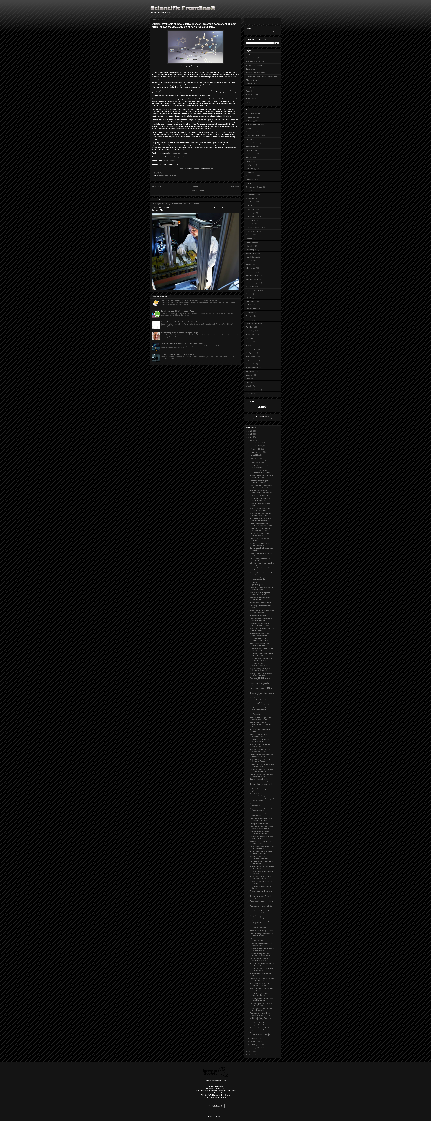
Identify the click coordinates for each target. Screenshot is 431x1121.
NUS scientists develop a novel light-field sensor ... (261, 790)
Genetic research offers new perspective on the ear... (260, 499)
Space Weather (251, 69)
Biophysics (250, 165)
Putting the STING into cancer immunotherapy (260, 679)
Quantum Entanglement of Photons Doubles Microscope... (262, 954)
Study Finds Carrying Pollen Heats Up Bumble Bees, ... (260, 529)
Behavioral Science (253, 143)
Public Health (250, 334)
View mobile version (195, 191)
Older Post (234, 186)
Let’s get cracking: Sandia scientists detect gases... (259, 959)
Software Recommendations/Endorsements (261, 76)
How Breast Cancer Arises (259, 495)
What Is (248, 386)
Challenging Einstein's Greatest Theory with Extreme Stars (182, 343)
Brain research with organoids (260, 602)
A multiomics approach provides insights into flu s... (261, 775)
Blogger (219, 1116)
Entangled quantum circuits (259, 824)
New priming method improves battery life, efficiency (261, 659)
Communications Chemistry (178, 153)
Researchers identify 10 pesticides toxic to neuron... (260, 472)
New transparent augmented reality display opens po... (260, 559)
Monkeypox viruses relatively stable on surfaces (260, 598)
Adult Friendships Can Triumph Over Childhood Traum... (261, 486)
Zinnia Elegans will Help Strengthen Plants (258, 735)
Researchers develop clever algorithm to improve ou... (260, 1014)
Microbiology (250, 268)
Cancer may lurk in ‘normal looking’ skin (259, 805)
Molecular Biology (252, 275)
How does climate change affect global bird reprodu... (261, 999)
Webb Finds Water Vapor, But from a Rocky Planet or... (260, 1019)
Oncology (249, 294)
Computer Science (252, 191)
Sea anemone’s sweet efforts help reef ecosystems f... (262, 629)
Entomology (250, 213)
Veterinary (249, 375)
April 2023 (254, 1038)
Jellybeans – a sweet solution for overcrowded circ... (261, 810)
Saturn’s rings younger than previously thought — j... (260, 634)
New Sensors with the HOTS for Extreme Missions (261, 689)
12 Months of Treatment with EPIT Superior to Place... (262, 760)
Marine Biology (251, 253)
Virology (249, 382)
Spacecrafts (250, 364)
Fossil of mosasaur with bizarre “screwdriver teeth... (261, 462)
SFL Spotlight (250, 353)
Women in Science (252, 390)
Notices (248, 54)
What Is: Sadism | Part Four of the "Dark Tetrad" (178, 354)
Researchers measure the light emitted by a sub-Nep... (261, 819)
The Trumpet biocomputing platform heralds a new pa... (261, 1034)
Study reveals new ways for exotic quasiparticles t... (262, 714)
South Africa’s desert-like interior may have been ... (261, 588)
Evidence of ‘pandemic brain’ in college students (261, 534)
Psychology (250, 331)
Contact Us (208, 168)
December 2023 (256, 443)
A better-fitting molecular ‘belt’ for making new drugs (179, 333)
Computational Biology (254, 187)
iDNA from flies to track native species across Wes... (260, 1029)
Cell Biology (250, 180)
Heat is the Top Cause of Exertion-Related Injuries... (260, 639)
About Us (249, 91)
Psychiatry (249, 327)
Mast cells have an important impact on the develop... (260, 593)
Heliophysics (250, 242)
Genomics (249, 239)
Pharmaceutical (170, 175)
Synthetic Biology (252, 367)
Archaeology (250, 121)
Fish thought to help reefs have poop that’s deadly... (261, 1004)
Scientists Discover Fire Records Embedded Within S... (261, 699)
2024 (250, 437)
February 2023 (255, 1045)
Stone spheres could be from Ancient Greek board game (181, 322)
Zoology (249, 393)
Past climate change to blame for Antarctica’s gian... (261, 467)
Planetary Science (252, 323)
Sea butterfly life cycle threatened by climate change (262, 611)
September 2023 (256, 452)
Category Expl (251, 176)
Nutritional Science (252, 290)
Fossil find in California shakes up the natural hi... (262, 964)
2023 (250, 440)
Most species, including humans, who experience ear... (261, 644)
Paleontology (250, 301)
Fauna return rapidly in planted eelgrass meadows (261, 554)
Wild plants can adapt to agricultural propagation (259, 857)
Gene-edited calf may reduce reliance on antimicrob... (260, 664)
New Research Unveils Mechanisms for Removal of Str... (261, 724)
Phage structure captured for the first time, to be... (261, 649)
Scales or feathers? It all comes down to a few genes (261, 509)
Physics (248, 316)
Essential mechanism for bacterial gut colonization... (262, 969)
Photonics (249, 312)
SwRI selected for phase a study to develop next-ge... (261, 842)
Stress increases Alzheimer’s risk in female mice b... (261, 945)
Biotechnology (251, 169)
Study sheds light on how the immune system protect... (260, 917)
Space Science (251, 360)
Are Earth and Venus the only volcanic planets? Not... (260, 519)
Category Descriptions (254, 58)
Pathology (249, 305)
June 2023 (254, 455)
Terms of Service (196, 168)
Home (195, 186)
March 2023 (254, 1042)
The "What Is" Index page (255, 61)
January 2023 (255, 1048)
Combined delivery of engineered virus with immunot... (262, 654)
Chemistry (160, 175)
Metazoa (249, 264)
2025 (250, 434)
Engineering (250, 209)
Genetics (249, 235)
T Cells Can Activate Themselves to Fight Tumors (261, 897)
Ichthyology (250, 246)
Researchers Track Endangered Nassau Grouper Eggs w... (261, 827)
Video (248, 379)
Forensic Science (252, 231)
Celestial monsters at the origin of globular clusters (262, 800)
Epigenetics (250, 224)
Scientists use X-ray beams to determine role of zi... (260, 579)
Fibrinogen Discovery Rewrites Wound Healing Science (175, 204)
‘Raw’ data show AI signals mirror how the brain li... (261, 989)
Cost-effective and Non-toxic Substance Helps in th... (260, 669)
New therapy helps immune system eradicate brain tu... (260, 704)
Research (249, 342)
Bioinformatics (251, 154)
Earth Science (251, 202)
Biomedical (250, 161)
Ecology (249, 205)
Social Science (251, 356)
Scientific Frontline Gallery (255, 72)
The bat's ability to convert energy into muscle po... (262, 867)
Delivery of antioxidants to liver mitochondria (261, 815)
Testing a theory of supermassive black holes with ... (261, 785)
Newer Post (157, 186)
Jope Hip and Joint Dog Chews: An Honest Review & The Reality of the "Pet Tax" (189, 300)
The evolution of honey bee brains (262, 931)
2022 (250, 1052)
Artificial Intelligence (253, 124)
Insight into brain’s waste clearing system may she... (262, 584)
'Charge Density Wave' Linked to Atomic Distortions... (261, 476)
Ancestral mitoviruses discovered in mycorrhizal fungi (261, 795)
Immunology (250, 250)
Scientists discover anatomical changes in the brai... (260, 994)
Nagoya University (169, 160)
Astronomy (250, 128)
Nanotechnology (252, 283)
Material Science (252, 257)
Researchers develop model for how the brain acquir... (261, 907)
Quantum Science (252, 338)
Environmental (251, 216)
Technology (250, 371)
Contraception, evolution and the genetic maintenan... (261, 574)
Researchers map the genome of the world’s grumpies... (261, 852)
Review (248, 345)
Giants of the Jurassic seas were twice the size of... (261, 837)
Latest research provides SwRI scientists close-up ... (261, 619)
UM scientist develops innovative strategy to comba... (261, 940)
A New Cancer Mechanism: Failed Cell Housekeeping (262, 847)
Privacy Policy (183, 168)
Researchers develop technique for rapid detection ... (261, 1009)
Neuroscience (251, 286)
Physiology (250, 320)
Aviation (249, 139)
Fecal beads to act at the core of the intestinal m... (261, 862)
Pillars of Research (252, 80)
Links (248, 102)
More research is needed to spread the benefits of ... (260, 684)
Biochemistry (250, 146)
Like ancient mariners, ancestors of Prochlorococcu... (261, 770)
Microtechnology (252, 272)
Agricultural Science (253, 113)
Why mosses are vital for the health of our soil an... (260, 984)
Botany (248, 172)
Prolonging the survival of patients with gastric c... (262, 922)
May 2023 (254, 458)
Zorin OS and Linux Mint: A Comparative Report (178, 311)
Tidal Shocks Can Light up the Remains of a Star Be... (260, 718)
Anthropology (250, 117)
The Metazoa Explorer (254, 65)
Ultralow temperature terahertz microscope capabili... (261, 709)
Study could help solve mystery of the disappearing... (262, 765)
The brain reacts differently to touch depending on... (260, 877)
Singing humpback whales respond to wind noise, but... (261, 780)
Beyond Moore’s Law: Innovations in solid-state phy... (262, 979)
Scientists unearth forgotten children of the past (259, 481)
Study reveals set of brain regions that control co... (262, 694)
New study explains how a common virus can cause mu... (261, 491)
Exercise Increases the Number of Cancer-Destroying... (262, 949)
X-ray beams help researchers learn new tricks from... (261, 912)
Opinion (249, 298)
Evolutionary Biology (253, 228)
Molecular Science (252, 279)
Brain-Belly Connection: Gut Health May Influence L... (260, 740)
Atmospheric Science (253, 135)
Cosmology (250, 198)
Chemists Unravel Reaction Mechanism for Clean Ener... (261, 624)
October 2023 (255, 449)
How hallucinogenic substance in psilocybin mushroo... (261, 935)
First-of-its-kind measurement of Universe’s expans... (261, 755)
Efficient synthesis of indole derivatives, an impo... (259, 927)
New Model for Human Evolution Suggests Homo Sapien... (261, 514)
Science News (251, 349)
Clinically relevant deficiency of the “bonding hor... (261, 674)
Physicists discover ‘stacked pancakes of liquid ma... (260, 832)
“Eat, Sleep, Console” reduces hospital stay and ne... (260, 1024)
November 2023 (256, 446)
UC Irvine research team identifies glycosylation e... (262, 564)
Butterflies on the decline (258, 615)
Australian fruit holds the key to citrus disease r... (261, 745)
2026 (250, 431)
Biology (248, 157)
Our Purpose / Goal (253, 84)
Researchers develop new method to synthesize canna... (261, 524)
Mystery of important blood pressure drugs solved (259, 544)
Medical (249, 261)
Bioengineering (251, 150)
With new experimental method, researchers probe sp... (261, 750)
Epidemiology (251, 220)
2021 (250, 1055)
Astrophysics (250, 132)
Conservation (250, 194)
